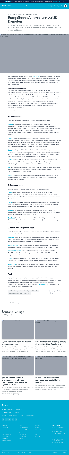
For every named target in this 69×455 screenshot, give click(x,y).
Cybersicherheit (21, 291)
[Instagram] (9, 419)
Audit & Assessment (23, 427)
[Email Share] (53, 293)
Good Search (11, 218)
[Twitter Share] (54, 291)
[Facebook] (13, 419)
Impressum (4, 415)
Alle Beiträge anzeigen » (8, 315)
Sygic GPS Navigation (14, 245)
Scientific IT (21, 438)
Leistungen (20, 6)
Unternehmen (41, 6)
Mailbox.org (11, 159)
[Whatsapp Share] (50, 293)
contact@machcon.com (59, 433)
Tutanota (10, 124)
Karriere (37, 427)
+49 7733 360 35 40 (58, 442)
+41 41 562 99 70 (58, 431)
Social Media (27, 293)
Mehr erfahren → (57, 1)
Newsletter (37, 436)
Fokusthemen (30, 6)
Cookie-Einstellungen (29, 415)
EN (61, 5)
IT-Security (28, 14)
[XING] (6, 419)
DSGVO (28, 291)
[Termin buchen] (65, 5)
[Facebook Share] (57, 291)
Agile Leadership (22, 432)
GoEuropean (42, 284)
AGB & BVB (21, 415)
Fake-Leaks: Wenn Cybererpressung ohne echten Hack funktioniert (50, 343)
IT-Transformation (23, 436)
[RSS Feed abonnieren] (54, 5)
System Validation (6, 436)
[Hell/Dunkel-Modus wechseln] (51, 5)
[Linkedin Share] (60, 291)
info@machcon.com (58, 445)
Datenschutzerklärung (12, 415)
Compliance (4, 429)
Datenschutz (36, 76)
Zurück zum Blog (14, 303)
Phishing (20, 425)
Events (36, 432)
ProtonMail (11, 138)
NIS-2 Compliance (6, 432)
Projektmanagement (6, 440)
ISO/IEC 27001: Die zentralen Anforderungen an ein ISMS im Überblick (48, 380)
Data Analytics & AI (23, 429)
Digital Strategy (22, 434)
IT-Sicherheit (12, 291)
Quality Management (6, 434)
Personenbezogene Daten (15, 293)
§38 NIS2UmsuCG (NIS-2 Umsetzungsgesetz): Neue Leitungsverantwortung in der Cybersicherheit (14, 381)
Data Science (5, 438)
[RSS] (16, 419)
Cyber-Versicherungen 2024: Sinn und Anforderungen (16, 343)
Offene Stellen (38, 429)
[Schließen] (63, 1)
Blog (36, 434)
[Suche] (58, 5)
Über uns (37, 425)
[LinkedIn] (3, 419)
